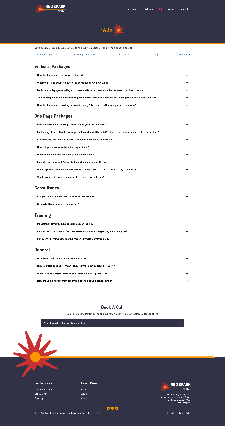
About (171, 9)
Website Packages (44, 54)
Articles (149, 9)
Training (154, 54)
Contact (184, 9)
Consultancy (123, 54)
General (183, 54)
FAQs (160, 9)
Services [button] (131, 9)
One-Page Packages (85, 54)
